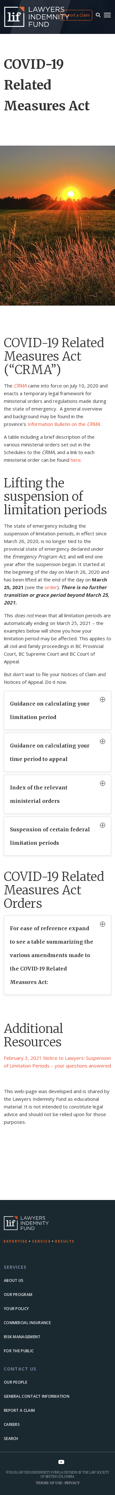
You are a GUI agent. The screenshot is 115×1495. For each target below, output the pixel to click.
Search (11, 1438)
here (76, 460)
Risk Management (22, 1336)
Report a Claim (76, 15)
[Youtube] (61, 1462)
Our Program (18, 1294)
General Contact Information (36, 1396)
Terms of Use (48, 1483)
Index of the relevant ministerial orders (38, 794)
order (51, 587)
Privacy (72, 1483)
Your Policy (16, 1308)
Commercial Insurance (27, 1322)
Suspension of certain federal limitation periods (50, 836)
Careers (12, 1424)
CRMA (20, 385)
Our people (15, 1382)
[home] (57, 1229)
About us (13, 1280)
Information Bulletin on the (63, 424)
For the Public (19, 1351)
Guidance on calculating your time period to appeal (49, 752)
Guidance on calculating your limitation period (49, 710)
